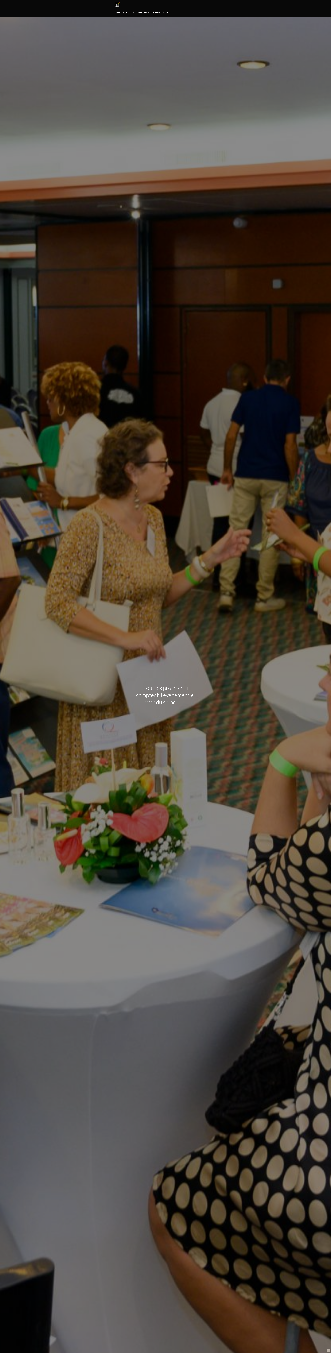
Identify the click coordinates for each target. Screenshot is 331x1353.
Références (156, 12)
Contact (166, 12)
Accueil (117, 12)
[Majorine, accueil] (117, 4)
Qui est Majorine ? (129, 12)
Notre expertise (143, 12)
